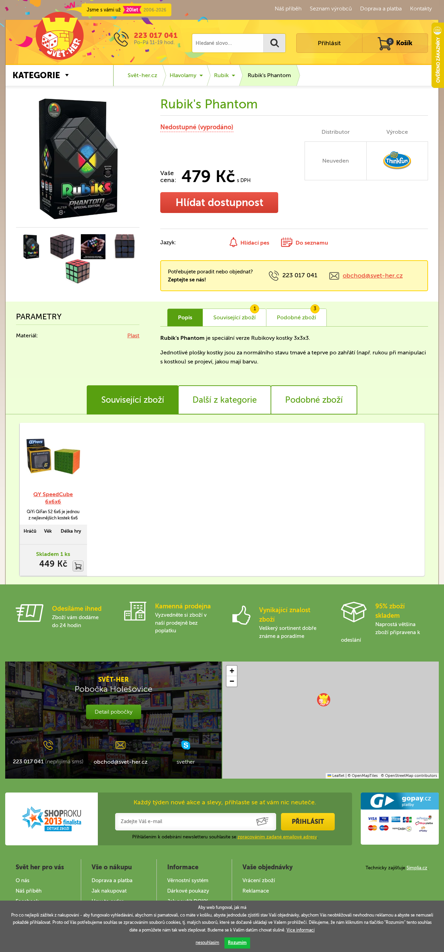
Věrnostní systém (187, 880)
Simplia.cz (417, 867)
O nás (22, 880)
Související (234, 315)
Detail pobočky (114, 711)
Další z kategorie (225, 400)
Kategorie (36, 75)
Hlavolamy (183, 75)
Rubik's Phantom (269, 75)
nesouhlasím (207, 942)
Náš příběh (288, 8)
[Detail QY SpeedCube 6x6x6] (53, 456)
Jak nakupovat (109, 891)
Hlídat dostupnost (219, 202)
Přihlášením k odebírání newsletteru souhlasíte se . (225, 836)
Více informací (301, 930)
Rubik (221, 75)
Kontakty (421, 8)
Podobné (296, 315)
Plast (133, 335)
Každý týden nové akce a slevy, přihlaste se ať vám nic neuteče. (225, 802)
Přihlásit (329, 43)
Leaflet (337, 775)
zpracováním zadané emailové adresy (277, 836)
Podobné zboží (314, 400)
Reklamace (255, 891)
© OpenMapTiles (363, 775)
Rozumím (237, 942)
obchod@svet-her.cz (373, 275)
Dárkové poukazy (188, 891)
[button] (323, 699)
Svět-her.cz (142, 75)
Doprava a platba (381, 8)
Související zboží (132, 400)
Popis (185, 317)
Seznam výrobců (331, 8)
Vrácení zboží (258, 880)
